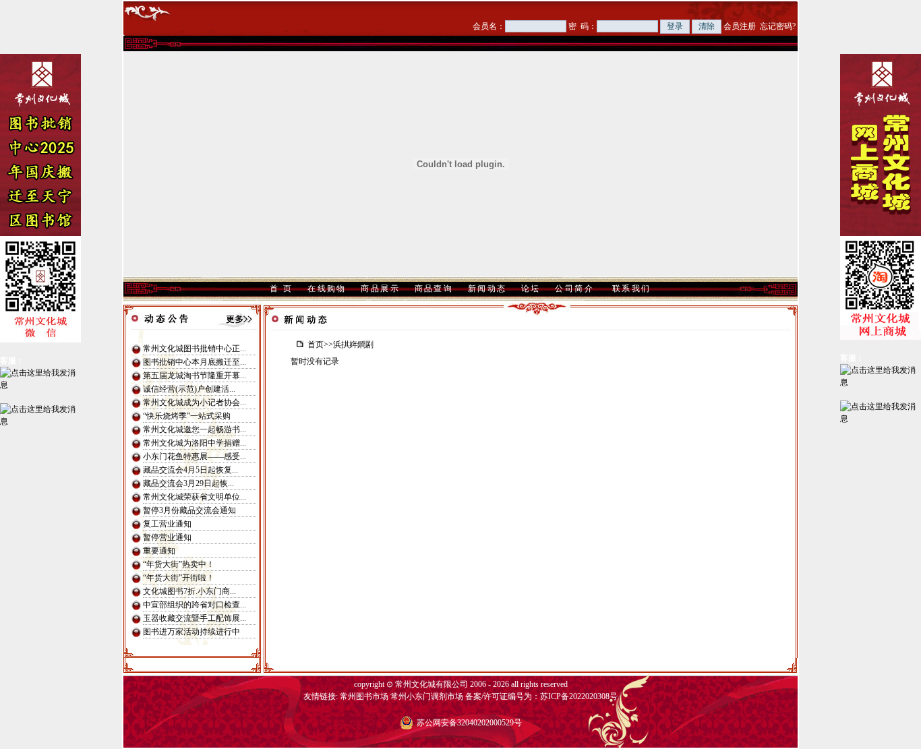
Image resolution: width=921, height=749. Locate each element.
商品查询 (434, 288)
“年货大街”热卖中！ (178, 564)
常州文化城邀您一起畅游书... (194, 429)
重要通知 (159, 551)
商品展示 (380, 288)
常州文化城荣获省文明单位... (194, 497)
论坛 (531, 288)
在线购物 (327, 288)
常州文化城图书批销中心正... (194, 348)
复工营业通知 (167, 524)
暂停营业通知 (167, 537)
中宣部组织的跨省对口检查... (194, 604)
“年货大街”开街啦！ (178, 577)
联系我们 (631, 288)
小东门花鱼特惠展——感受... (194, 456)
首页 (315, 344)
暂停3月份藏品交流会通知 (189, 510)
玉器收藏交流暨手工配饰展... (194, 618)
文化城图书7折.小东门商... (189, 591)
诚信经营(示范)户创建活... (189, 389)
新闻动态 (487, 288)
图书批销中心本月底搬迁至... (194, 362)
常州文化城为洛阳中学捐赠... (194, 443)
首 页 (281, 288)
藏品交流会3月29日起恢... (188, 483)
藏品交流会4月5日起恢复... (190, 470)
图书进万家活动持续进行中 (191, 631)
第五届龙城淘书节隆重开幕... (194, 375)
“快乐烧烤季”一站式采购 (187, 416)
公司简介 (574, 288)
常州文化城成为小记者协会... (194, 402)
